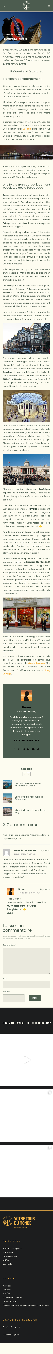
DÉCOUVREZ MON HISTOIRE (26, 740)
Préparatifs (8, 1252)
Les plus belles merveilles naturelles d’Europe (28, 784)
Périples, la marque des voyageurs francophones (26, 1305)
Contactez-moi (10, 1301)
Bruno (26, 707)
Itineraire (8, 35)
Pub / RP (6, 1293)
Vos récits (7, 1264)
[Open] (26, 1060)
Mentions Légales (11, 1334)
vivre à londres (36, 663)
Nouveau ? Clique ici (12, 1248)
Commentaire (9, 945)
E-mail (6, 991)
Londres (17, 35)
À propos (7, 1286)
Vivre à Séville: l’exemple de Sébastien (29, 798)
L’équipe (7, 1289)
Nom (5, 978)
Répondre (45, 850)
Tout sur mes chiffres (12, 1297)
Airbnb (27, 128)
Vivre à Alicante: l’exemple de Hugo (30, 811)
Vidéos (6, 1260)
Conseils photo (10, 1256)
